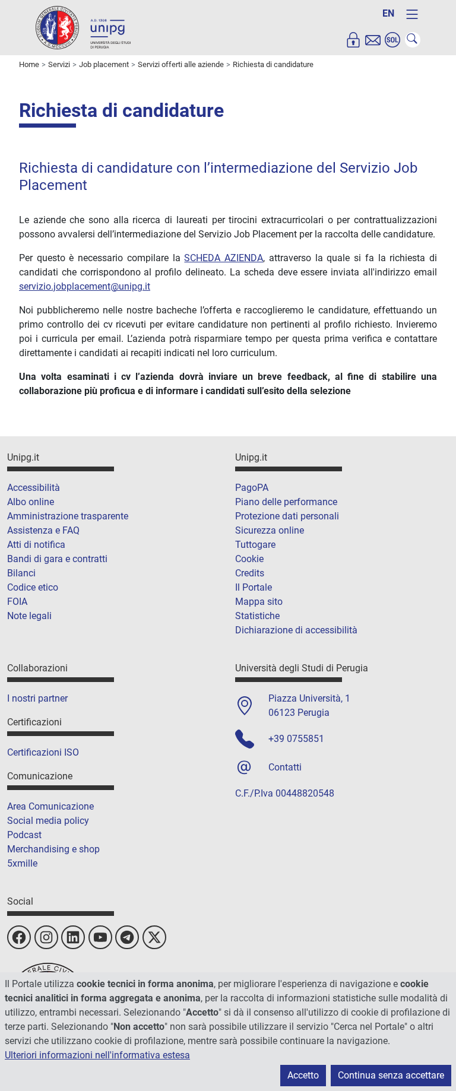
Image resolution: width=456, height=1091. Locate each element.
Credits (249, 573)
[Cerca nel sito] (412, 39)
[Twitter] (154, 937)
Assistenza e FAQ (43, 530)
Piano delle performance (286, 502)
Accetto (303, 1075)
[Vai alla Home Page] (83, 27)
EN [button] (388, 13)
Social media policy (48, 820)
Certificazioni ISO (43, 752)
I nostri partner (37, 698)
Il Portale (253, 587)
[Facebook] (19, 937)
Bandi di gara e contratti (57, 558)
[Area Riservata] (353, 39)
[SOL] (392, 39)
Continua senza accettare (391, 1075)
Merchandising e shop (53, 849)
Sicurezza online (269, 530)
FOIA (17, 601)
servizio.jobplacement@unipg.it (84, 286)
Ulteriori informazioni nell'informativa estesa (97, 1055)
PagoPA (251, 487)
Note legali (29, 615)
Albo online (30, 502)
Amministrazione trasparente (67, 516)
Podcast (24, 835)
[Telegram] (127, 937)
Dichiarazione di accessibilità (296, 630)
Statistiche (257, 615)
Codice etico (32, 587)
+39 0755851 (296, 738)
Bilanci (21, 573)
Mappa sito (259, 601)
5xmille (22, 863)
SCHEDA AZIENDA (223, 258)
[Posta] (373, 39)
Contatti (285, 767)
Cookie (249, 558)
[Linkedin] (73, 937)
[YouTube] (100, 937)
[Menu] (412, 14)
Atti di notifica (36, 544)
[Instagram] (46, 937)
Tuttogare (255, 544)
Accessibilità (33, 487)
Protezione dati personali (287, 516)
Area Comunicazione (50, 806)
